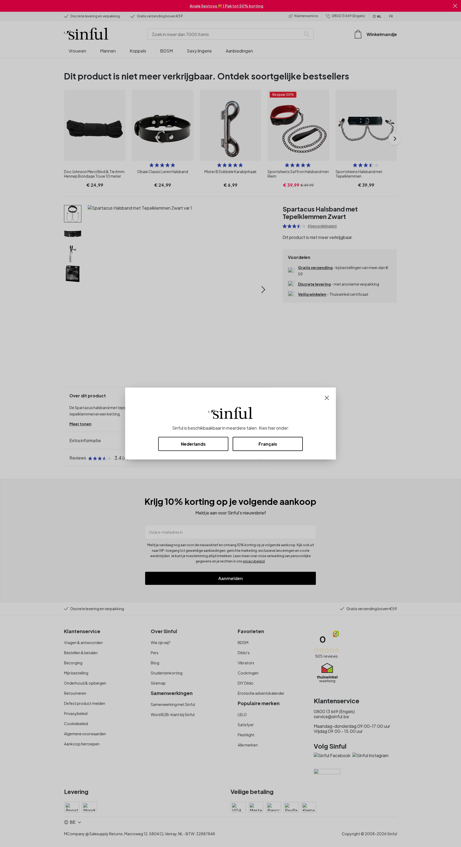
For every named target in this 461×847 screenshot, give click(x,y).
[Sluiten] (327, 397)
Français (268, 444)
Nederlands (193, 444)
